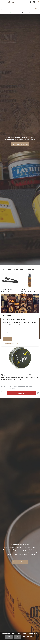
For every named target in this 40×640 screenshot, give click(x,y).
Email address (7, 329)
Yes (9, 636)
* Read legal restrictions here (11, 343)
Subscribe (8, 339)
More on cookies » (28, 636)
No (17, 636)
